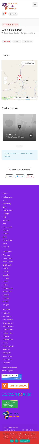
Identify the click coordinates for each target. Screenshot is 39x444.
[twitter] (30, 430)
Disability (6, 275)
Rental (5, 343)
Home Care (7, 292)
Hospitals (15, 25)
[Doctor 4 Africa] (10, 6)
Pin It (30, 176)
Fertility (5, 285)
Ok (12, 441)
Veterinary (6, 363)
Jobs (4, 224)
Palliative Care (8, 333)
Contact (6, 247)
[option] (20, 129)
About (5, 200)
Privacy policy (24, 441)
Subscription (7, 240)
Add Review (28, 41)
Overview (6, 41)
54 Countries (7, 197)
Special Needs (8, 346)
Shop (5, 237)
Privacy (5, 234)
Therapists (7, 353)
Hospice (6, 295)
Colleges (6, 214)
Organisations (8, 330)
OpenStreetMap (24, 97)
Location (17, 41)
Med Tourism (8, 320)
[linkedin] (23, 430)
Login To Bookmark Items (21, 169)
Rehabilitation (8, 340)
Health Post (7, 25)
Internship (6, 220)
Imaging (6, 305)
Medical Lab (7, 316)
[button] (5, 78)
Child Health (7, 265)
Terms (5, 243)
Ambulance (7, 252)
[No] (37, 438)
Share (10, 176)
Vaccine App (7, 356)
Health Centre (8, 288)
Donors (5, 282)
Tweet (20, 176)
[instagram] (33, 430)
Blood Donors (8, 262)
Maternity (6, 313)
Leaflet (16, 97)
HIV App (6, 301)
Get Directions (29, 63)
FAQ (4, 217)
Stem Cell (6, 349)
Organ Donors (8, 323)
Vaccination (7, 359)
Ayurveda (6, 255)
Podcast (6, 230)
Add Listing (7, 204)
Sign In (14, 14)
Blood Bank (7, 258)
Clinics (5, 268)
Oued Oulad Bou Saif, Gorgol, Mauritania (19, 33)
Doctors (6, 278)
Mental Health (8, 326)
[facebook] (26, 430)
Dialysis (5, 272)
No (17, 441)
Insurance (6, 310)
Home (5, 194)
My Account (7, 227)
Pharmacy (6, 336)
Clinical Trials (7, 210)
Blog (4, 207)
